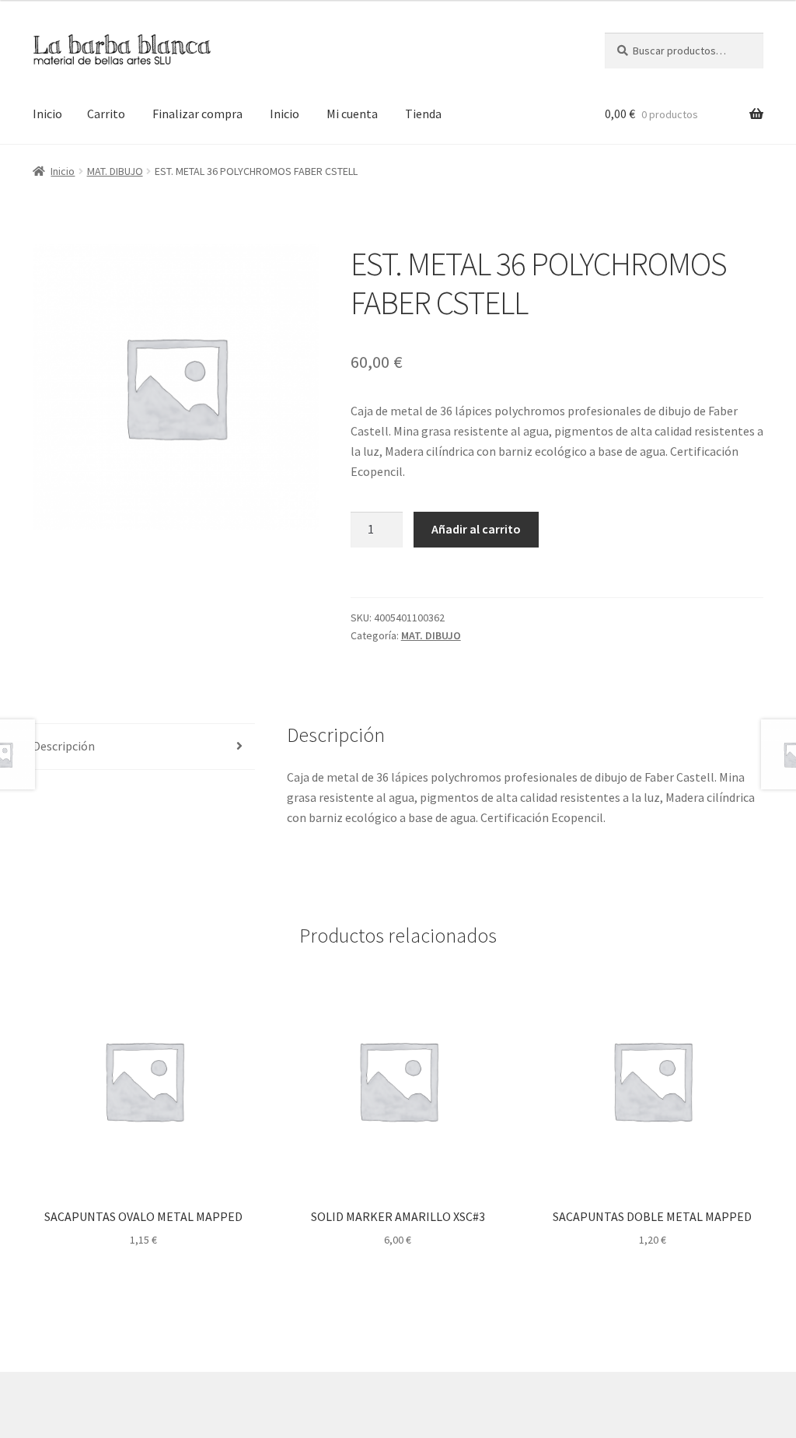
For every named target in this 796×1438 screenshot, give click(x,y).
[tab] (144, 747)
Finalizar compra (197, 113)
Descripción (64, 746)
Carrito (106, 113)
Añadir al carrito (476, 529)
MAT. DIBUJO (115, 171)
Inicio (47, 113)
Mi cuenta (352, 113)
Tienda (423, 113)
